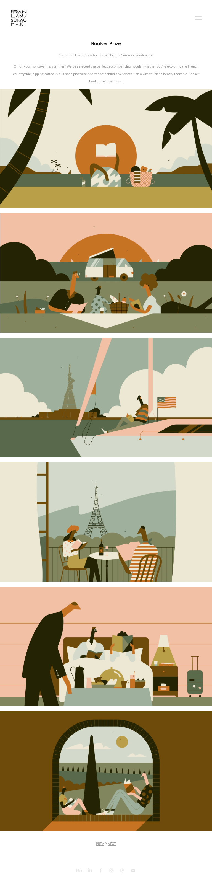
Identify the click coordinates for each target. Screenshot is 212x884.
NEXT (112, 843)
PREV (100, 843)
